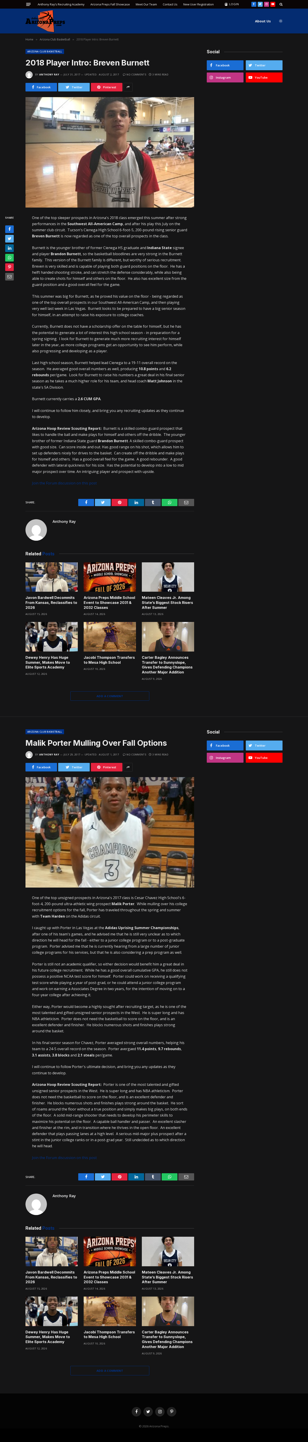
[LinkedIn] (9, 248)
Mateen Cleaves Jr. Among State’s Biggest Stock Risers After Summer (167, 602)
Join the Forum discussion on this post (64, 483)
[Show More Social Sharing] (128, 87)
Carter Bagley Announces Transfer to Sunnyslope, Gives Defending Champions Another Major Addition (167, 664)
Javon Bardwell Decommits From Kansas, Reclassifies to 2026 (51, 602)
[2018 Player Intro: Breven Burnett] (109, 152)
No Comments (136, 74)
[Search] (281, 4)
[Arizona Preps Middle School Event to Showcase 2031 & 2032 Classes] (110, 577)
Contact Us (170, 4)
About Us (263, 21)
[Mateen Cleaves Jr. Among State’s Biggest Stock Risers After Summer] (168, 577)
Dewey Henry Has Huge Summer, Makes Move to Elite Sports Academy (47, 662)
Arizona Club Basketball (44, 51)
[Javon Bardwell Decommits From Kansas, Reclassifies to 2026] (51, 577)
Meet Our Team (146, 4)
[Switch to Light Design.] (280, 21)
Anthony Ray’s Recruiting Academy (61, 4)
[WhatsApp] (9, 257)
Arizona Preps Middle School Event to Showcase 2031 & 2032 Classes (109, 602)
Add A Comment (110, 696)
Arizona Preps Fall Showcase (110, 4)
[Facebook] (9, 229)
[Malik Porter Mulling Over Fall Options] (109, 832)
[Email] (9, 276)
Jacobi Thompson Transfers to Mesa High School (109, 660)
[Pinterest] (9, 267)
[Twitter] (9, 238)
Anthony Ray (49, 74)
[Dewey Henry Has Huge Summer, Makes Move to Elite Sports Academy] (51, 637)
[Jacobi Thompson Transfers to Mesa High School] (110, 637)
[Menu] (28, 4)
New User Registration (198, 4)
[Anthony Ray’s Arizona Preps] (45, 21)
